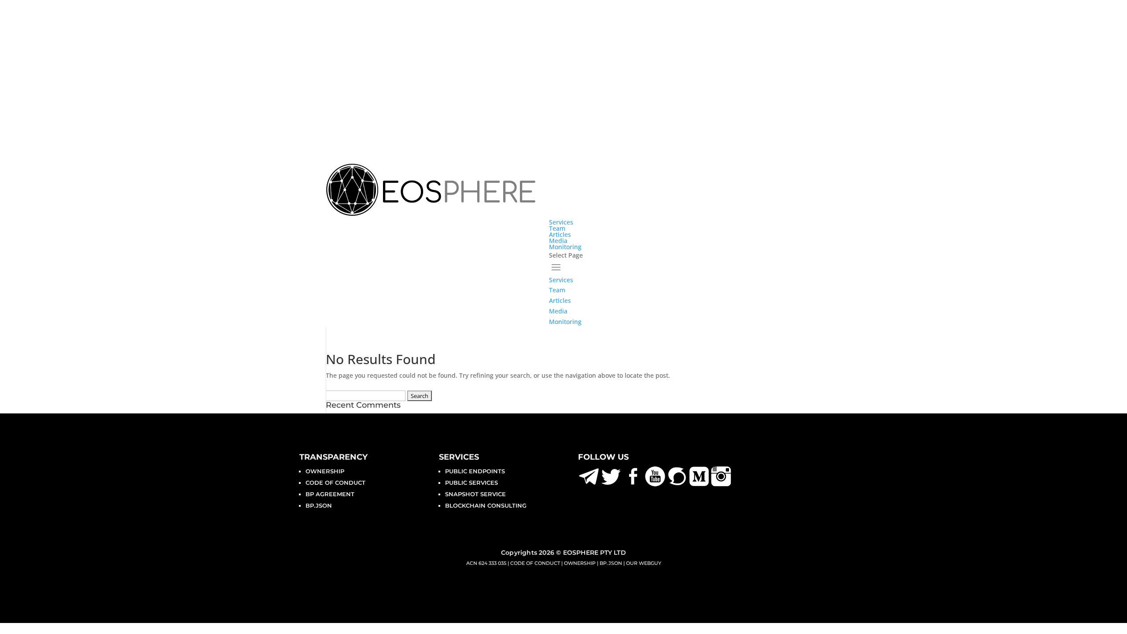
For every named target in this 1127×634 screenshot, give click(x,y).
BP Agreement (330, 494)
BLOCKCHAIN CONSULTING (486, 505)
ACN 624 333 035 (486, 563)
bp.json (319, 505)
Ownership (325, 471)
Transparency (333, 457)
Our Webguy (643, 563)
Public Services (471, 482)
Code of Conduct (335, 482)
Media (558, 240)
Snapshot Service (475, 494)
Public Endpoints (475, 471)
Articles (560, 234)
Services (561, 222)
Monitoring (565, 247)
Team (557, 228)
